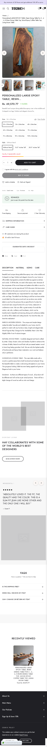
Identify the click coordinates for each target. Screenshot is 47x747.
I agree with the (16, 169)
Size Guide (41, 119)
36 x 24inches (19, 124)
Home (4, 15)
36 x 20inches (7, 124)
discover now (13, 459)
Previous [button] (4, 53)
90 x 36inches (19, 136)
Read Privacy (23, 735)
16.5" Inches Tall (20, 147)
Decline (26, 741)
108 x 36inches (32, 136)
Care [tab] (37, 268)
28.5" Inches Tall (34, 147)
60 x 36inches (20, 130)
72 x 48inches (7, 136)
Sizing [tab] (29, 268)
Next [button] (42, 53)
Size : (9, 119)
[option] (23, 52)
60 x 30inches (7, 130)
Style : (9, 142)
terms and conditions (21, 169)
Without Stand (7, 147)
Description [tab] (7, 268)
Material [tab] (20, 268)
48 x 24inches (31, 124)
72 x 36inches (32, 130)
